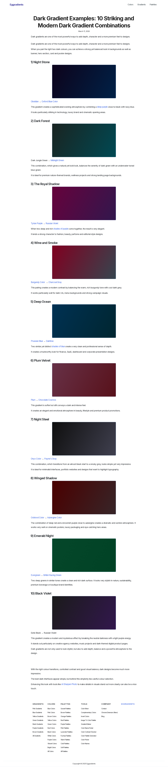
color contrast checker (88, 732)
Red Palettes (65, 720)
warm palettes (65, 740)
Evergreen (35, 575)
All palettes (64, 751)
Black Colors (52, 732)
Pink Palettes (65, 728)
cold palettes (65, 743)
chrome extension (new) (109, 712)
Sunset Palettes (66, 709)
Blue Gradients (37, 712)
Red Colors (51, 728)
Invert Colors (85, 716)
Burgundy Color (38, 282)
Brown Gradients (38, 732)
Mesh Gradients (38, 724)
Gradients (141, 4)
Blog (102, 716)
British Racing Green (52, 575)
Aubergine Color (54, 517)
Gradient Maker (86, 724)
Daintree (49, 341)
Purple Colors (52, 740)
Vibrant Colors (52, 743)
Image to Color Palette (88, 720)
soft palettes (65, 747)
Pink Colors (51, 712)
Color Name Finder (87, 728)
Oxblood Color (37, 517)
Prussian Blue (37, 341)
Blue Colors (51, 709)
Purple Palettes (65, 724)
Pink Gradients (37, 709)
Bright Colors (52, 747)
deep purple (102, 107)
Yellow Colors (52, 720)
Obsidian (35, 101)
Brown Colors (52, 716)
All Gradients (36, 736)
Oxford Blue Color (50, 101)
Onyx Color (36, 458)
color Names (85, 743)
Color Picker (85, 740)
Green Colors (52, 724)
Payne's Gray (50, 458)
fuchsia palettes (66, 736)
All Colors (50, 751)
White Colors (52, 736)
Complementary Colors (88, 712)
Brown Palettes (65, 712)
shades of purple (60, 228)
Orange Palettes (66, 716)
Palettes (153, 4)
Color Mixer (85, 709)
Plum (33, 400)
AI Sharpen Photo (69, 684)
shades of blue (58, 346)
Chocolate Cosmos (47, 400)
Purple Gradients (38, 728)
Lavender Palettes (66, 732)
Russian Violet (52, 223)
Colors (130, 4)
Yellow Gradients (38, 716)
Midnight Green (57, 160)
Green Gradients (38, 720)
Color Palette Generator (88, 736)
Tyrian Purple (37, 223)
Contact (103, 709)
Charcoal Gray (55, 282)
